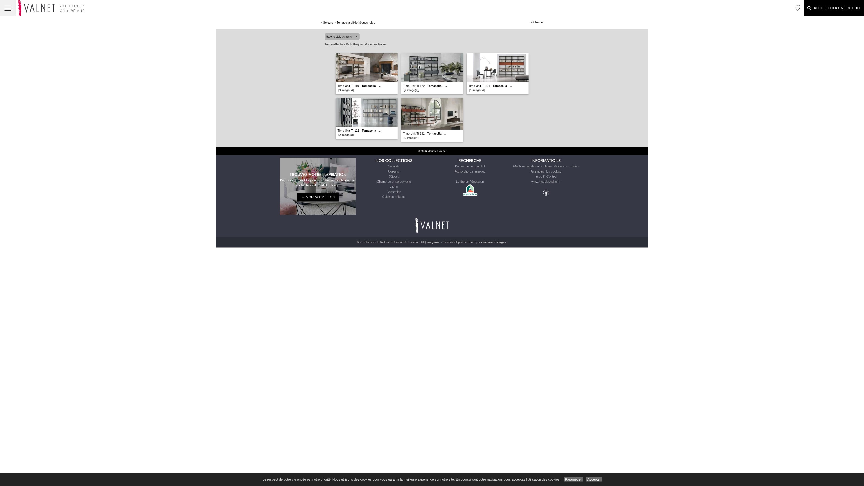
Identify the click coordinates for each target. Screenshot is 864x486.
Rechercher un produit (470, 166)
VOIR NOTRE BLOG (320, 197)
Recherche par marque (470, 171)
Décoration (394, 191)
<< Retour (537, 22)
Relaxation (393, 171)
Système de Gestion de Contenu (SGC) (409, 242)
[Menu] (8, 8)
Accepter (593, 479)
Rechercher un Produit (835, 8)
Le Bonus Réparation (470, 181)
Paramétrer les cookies (546, 171)
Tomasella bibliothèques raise (356, 22)
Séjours (328, 22)
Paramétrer (573, 479)
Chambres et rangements (394, 181)
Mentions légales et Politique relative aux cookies (546, 166)
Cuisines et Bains (393, 196)
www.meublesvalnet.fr (545, 181)
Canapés (394, 166)
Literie (394, 186)
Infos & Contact (546, 176)
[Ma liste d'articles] (798, 8)
